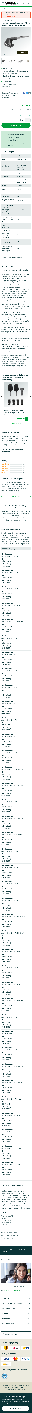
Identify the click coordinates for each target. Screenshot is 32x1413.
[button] (23, 3)
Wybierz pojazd (11, 16)
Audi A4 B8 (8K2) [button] (8, 549)
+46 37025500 (8, 1238)
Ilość (21, 120)
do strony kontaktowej (12, 1290)
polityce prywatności (12, 1403)
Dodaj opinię (16, 496)
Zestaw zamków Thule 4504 (13, 410)
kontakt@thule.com (10, 1232)
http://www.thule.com (11, 1235)
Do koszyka (17, 125)
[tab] (4, 61)
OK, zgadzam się (15, 1408)
